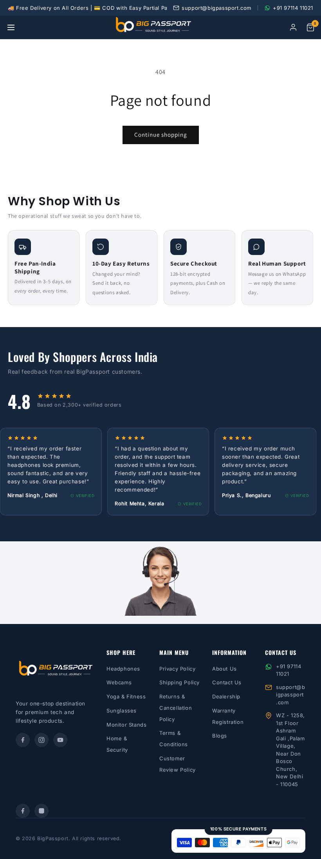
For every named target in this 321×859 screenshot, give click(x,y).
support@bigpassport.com (290, 694)
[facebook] (23, 740)
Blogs (219, 735)
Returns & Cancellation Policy (175, 707)
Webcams (119, 682)
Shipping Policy (179, 682)
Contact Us (227, 682)
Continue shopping (160, 134)
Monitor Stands (126, 725)
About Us (224, 668)
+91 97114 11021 (288, 670)
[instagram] (41, 740)
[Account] (293, 27)
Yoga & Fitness (126, 696)
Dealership (226, 696)
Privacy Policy (177, 668)
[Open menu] (11, 27)
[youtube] (60, 740)
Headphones (123, 668)
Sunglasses (121, 710)
